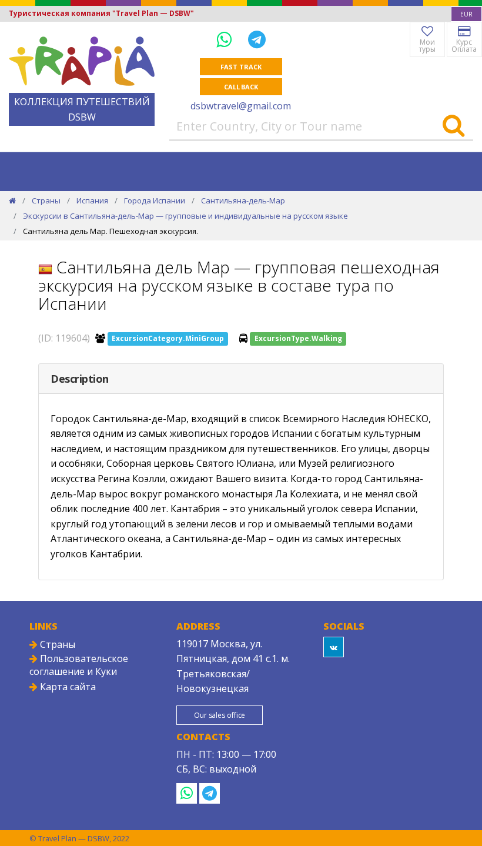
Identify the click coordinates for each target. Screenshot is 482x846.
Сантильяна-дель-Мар (243, 200)
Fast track (240, 66)
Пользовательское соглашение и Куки (78, 665)
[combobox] (466, 14)
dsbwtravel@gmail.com (240, 105)
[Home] (12, 200)
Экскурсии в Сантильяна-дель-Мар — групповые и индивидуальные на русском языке (185, 215)
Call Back (241, 86)
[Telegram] (257, 39)
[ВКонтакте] (333, 647)
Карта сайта (67, 686)
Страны (46, 200)
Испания (92, 200)
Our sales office (219, 715)
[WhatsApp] (226, 39)
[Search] (453, 126)
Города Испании (154, 200)
